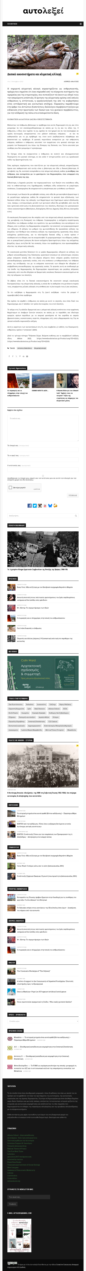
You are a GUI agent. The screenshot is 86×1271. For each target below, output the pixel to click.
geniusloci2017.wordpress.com (19, 1157)
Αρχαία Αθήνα (44, 717)
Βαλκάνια (29, 704)
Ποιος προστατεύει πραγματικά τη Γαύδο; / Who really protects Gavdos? (44, 1002)
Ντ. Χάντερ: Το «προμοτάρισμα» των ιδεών (33, 608)
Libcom (10, 1173)
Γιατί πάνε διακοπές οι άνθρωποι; (29, 628)
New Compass (12, 1167)
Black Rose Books (14, 1162)
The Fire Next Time (15, 1151)
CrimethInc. (12, 1178)
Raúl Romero (39, 709)
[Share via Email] (27, 356)
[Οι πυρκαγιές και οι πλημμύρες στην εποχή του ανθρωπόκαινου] (18, 380)
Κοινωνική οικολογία (17, 726)
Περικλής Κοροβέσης (17, 721)
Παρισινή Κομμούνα (16, 709)
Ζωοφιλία (25, 713)
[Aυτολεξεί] (43, 11)
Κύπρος (56, 717)
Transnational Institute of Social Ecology (23, 1165)
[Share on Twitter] (16, 356)
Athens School (54, 709)
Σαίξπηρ (52, 704)
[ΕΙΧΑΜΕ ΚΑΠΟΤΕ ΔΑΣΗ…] (43, 380)
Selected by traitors (15, 1159)
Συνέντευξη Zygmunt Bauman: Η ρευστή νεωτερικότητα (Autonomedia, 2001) (47, 876)
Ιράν (29, 709)
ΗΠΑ (65, 709)
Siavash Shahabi (38, 713)
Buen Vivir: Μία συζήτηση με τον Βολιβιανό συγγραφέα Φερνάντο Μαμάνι (45, 587)
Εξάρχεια (12, 717)
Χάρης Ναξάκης (65, 704)
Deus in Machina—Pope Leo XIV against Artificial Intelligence (41, 992)
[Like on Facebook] (13, 356)
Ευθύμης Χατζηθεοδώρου (59, 713)
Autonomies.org (13, 1181)
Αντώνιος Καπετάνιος (24, 348)
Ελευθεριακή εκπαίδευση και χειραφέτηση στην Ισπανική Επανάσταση (46, 1047)
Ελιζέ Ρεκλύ (13, 713)
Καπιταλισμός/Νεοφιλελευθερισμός (58, 726)
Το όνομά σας (18, 445)
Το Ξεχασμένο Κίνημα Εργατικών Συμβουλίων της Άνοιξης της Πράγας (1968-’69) (37, 569)
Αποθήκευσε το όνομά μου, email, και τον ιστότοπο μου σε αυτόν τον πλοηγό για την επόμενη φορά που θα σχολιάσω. (41, 479)
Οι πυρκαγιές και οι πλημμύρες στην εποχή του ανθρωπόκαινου (17, 393)
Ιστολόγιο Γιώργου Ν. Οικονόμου (19, 1143)
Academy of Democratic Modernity (21, 1170)
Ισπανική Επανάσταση (36, 721)
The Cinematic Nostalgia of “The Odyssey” (33, 971)
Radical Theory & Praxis (16, 1149)
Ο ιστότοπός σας (18, 465)
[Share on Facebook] (9, 356)
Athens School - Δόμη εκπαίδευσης (20, 1135)
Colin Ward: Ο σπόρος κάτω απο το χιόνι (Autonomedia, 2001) (40, 866)
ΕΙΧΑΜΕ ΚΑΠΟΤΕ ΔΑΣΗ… (40, 390)
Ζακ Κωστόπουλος (16, 704)
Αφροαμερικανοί (34, 726)
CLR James (52, 721)
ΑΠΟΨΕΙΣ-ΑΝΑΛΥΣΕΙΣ (71, 81)
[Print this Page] (23, 356)
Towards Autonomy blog (16, 1146)
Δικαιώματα (13, 730)
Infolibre (11, 1154)
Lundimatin (12, 1176)
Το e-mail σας (18, 455)
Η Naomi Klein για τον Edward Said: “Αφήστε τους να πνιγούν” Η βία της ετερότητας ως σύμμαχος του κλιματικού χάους (67, 395)
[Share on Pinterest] (20, 356)
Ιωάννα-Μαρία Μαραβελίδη (31, 730)
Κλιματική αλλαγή (40, 348)
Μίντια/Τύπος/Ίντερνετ (54, 730)
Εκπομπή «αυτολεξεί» (27, 717)
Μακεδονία (71, 730)
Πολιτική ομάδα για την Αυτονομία (20, 1141)
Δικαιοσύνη (41, 704)
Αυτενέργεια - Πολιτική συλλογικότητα (22, 1138)
